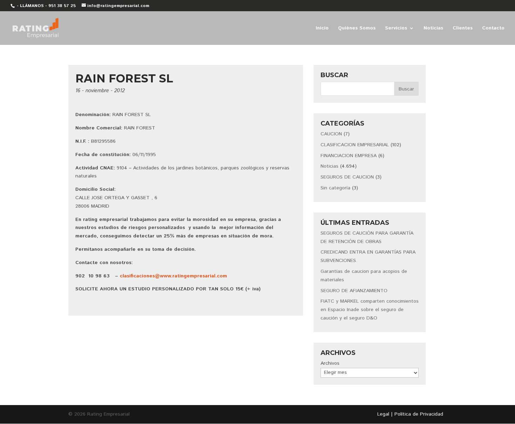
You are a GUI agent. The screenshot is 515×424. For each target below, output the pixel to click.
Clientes (463, 29)
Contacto (493, 29)
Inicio (322, 29)
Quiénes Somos (357, 29)
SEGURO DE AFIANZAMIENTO (354, 290)
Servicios (396, 29)
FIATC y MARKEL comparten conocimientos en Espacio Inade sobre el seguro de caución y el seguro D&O (370, 310)
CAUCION (331, 133)
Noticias (433, 29)
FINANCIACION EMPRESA (349, 155)
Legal (383, 414)
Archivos (330, 363)
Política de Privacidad (418, 414)
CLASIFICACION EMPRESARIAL (355, 144)
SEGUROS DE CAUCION (347, 177)
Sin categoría (335, 187)
